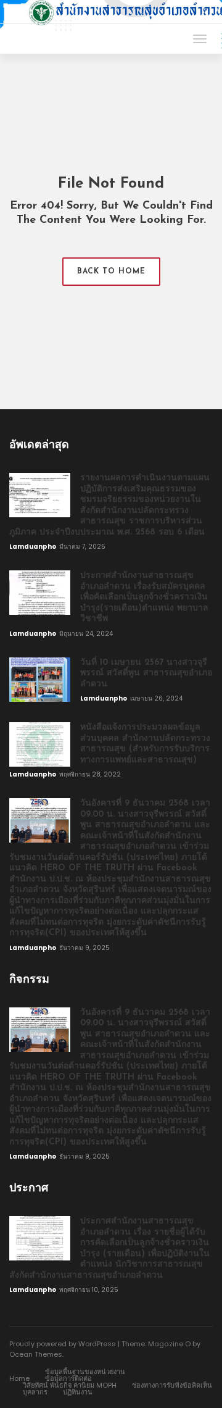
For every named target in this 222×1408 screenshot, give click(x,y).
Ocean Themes (35, 1354)
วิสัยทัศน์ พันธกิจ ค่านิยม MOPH (70, 1385)
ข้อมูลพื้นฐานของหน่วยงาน (85, 1372)
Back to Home (111, 271)
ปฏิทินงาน (77, 1392)
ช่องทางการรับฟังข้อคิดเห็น (172, 1385)
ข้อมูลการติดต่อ (68, 1378)
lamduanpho (33, 546)
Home (19, 1378)
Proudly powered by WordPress (62, 1344)
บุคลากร (35, 1392)
